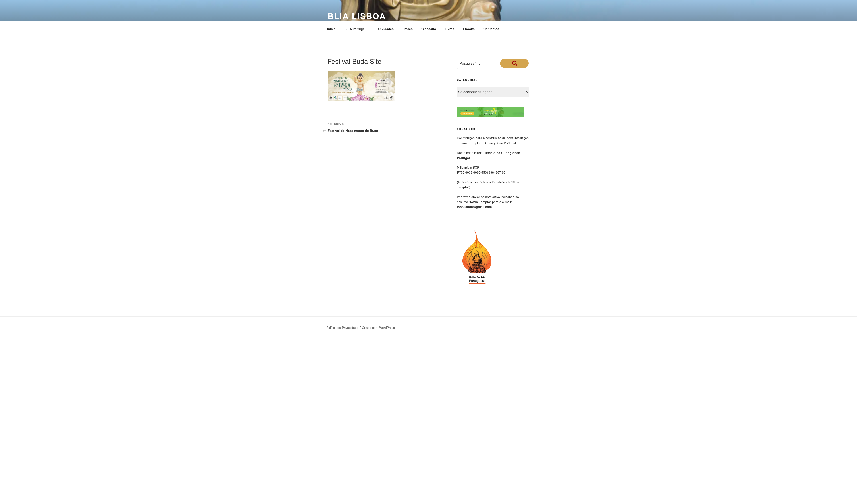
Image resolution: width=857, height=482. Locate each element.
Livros (449, 29)
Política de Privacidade (342, 327)
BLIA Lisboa (357, 15)
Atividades (385, 29)
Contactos (491, 29)
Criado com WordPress (378, 327)
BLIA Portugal (355, 29)
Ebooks (469, 29)
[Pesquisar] (514, 63)
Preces (407, 29)
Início (331, 29)
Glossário (428, 29)
